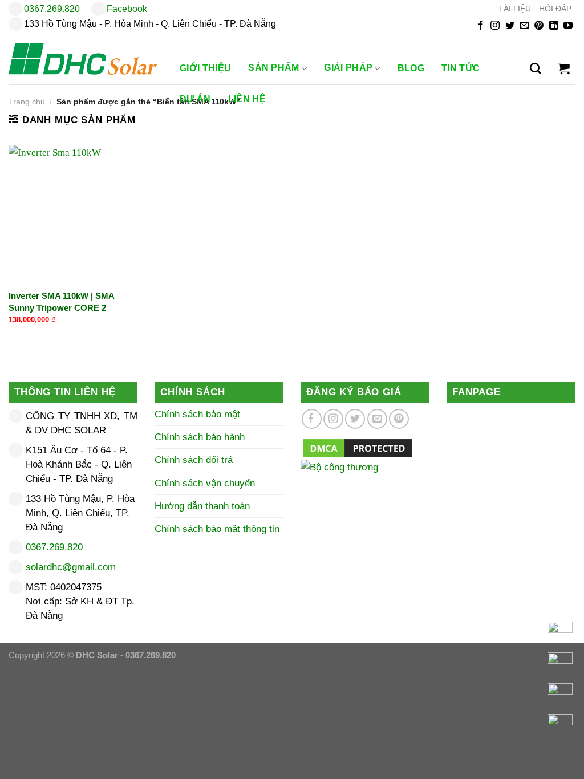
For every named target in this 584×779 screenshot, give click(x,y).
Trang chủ (27, 102)
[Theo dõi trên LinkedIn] (553, 26)
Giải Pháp (348, 68)
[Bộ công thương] (365, 482)
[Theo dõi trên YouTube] (568, 26)
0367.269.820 (52, 9)
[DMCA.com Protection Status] (358, 448)
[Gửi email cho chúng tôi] (524, 26)
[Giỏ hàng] (564, 68)
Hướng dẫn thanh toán (202, 506)
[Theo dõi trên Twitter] (509, 26)
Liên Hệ (247, 99)
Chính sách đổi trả (194, 460)
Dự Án (195, 99)
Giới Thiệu (205, 68)
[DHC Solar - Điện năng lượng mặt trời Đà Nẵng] (83, 59)
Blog (411, 68)
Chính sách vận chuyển (205, 483)
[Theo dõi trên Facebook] (480, 26)
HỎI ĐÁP (555, 9)
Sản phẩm (273, 68)
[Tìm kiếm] (535, 68)
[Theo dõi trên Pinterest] (539, 26)
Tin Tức (460, 68)
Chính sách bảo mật (197, 414)
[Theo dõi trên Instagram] (495, 26)
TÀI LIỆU (514, 9)
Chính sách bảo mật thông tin (217, 529)
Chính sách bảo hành (200, 437)
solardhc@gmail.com (71, 567)
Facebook (127, 9)
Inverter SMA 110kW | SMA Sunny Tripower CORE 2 (61, 302)
